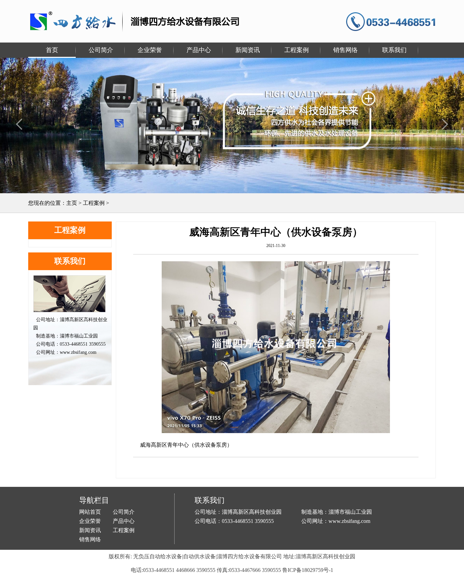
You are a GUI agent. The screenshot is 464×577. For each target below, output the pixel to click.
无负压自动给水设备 (157, 556)
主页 (71, 203)
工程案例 (94, 203)
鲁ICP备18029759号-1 (307, 570)
